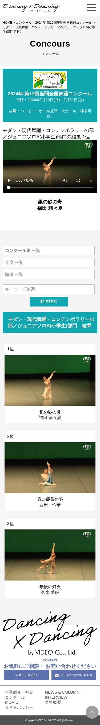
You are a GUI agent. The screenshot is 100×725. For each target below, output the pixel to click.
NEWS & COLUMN (62, 692)
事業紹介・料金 (19, 692)
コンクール (24, 22)
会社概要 (53, 702)
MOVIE (11, 702)
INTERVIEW (56, 697)
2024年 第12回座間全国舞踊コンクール (63, 22)
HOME (7, 22)
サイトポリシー (19, 707)
